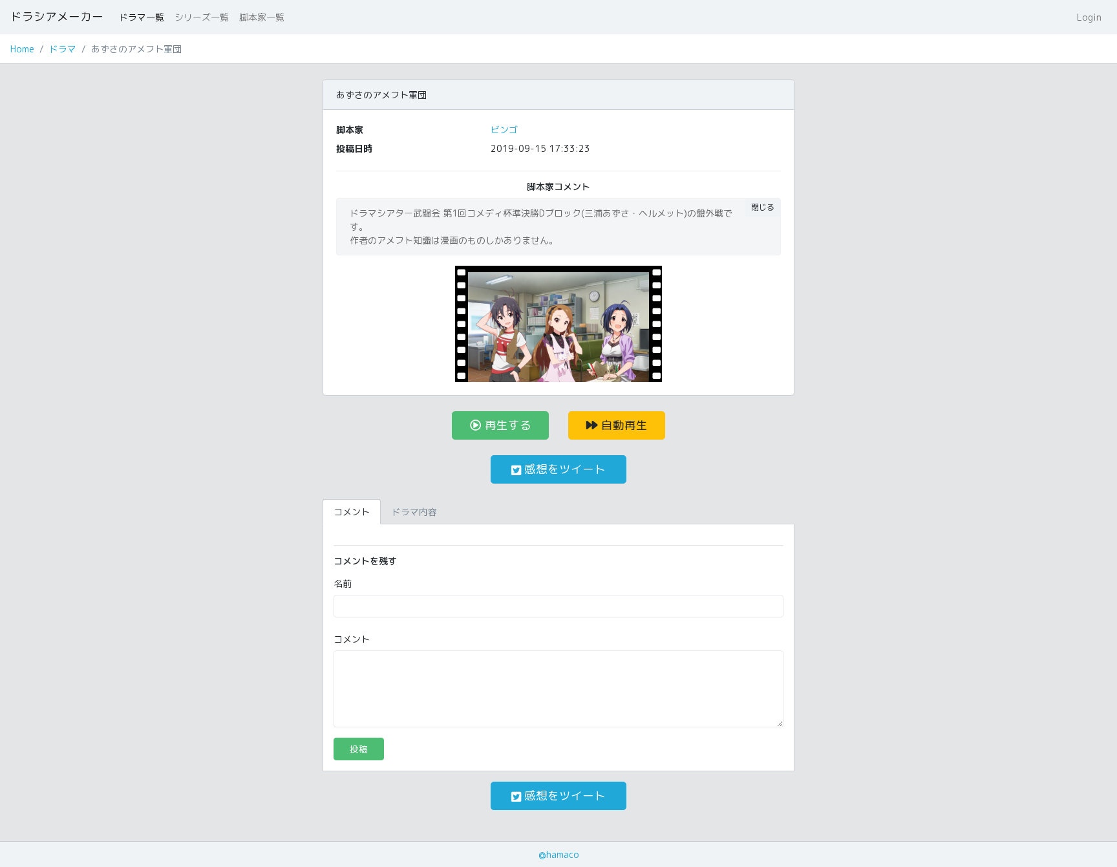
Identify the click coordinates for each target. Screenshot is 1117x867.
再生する (506, 425)
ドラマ (62, 49)
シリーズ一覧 (202, 17)
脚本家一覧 (261, 17)
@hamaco (558, 854)
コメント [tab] (352, 512)
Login (1089, 17)
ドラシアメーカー (56, 16)
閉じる (762, 207)
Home (22, 49)
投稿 (359, 749)
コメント (352, 639)
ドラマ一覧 (141, 17)
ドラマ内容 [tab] (414, 512)
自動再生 (623, 425)
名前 (343, 583)
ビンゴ (504, 129)
